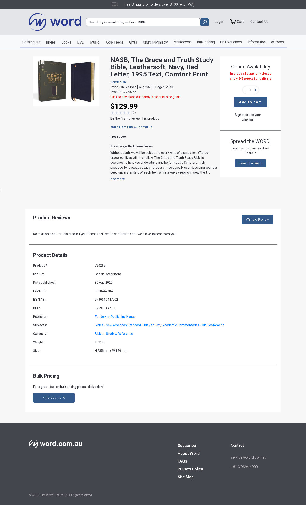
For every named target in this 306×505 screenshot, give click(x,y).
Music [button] (94, 42)
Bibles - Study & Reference (114, 333)
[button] (245, 90)
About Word (189, 453)
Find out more (54, 397)
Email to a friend (251, 163)
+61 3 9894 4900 (244, 467)
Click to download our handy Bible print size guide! (145, 97)
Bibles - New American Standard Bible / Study (127, 325)
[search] (204, 22)
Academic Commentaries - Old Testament (193, 325)
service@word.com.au (248, 457)
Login (219, 22)
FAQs (182, 461)
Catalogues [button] (31, 42)
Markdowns (182, 42)
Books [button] (66, 42)
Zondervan (118, 82)
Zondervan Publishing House (115, 316)
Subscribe (187, 445)
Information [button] (256, 42)
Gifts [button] (133, 42)
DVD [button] (80, 42)
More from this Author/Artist (132, 127)
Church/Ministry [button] (155, 42)
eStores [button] (277, 42)
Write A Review (257, 219)
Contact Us (259, 22)
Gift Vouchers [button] (231, 42)
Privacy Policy (190, 469)
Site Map (186, 477)
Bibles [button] (51, 42)
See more (117, 179)
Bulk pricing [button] (206, 42)
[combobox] (143, 22)
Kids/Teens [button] (114, 42)
